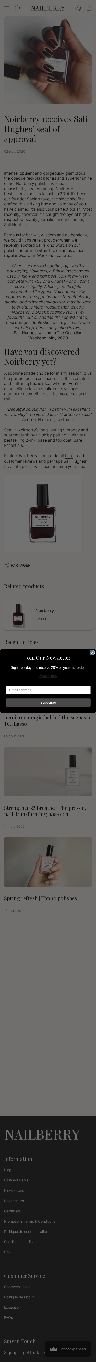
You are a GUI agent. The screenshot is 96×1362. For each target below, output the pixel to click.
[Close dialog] (92, 652)
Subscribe (48, 702)
